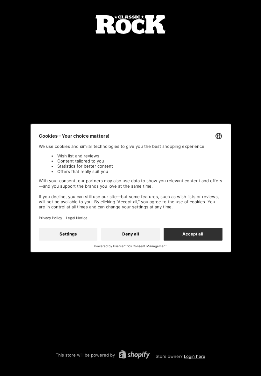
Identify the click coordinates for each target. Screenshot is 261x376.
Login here (194, 356)
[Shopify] (132, 355)
